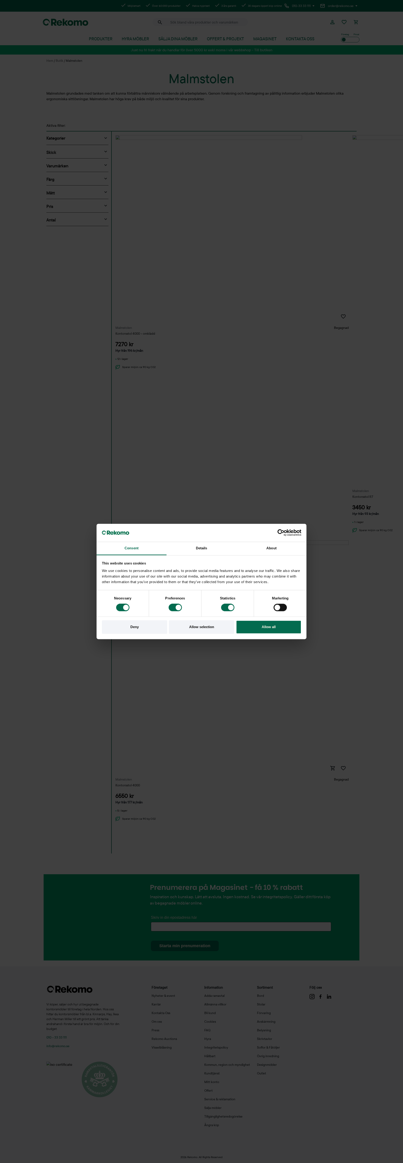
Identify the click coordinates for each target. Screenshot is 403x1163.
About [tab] (271, 548)
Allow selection (201, 627)
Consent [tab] (132, 548)
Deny (134, 627)
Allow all (269, 627)
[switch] (175, 607)
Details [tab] (201, 548)
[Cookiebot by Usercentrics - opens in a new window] (281, 532)
